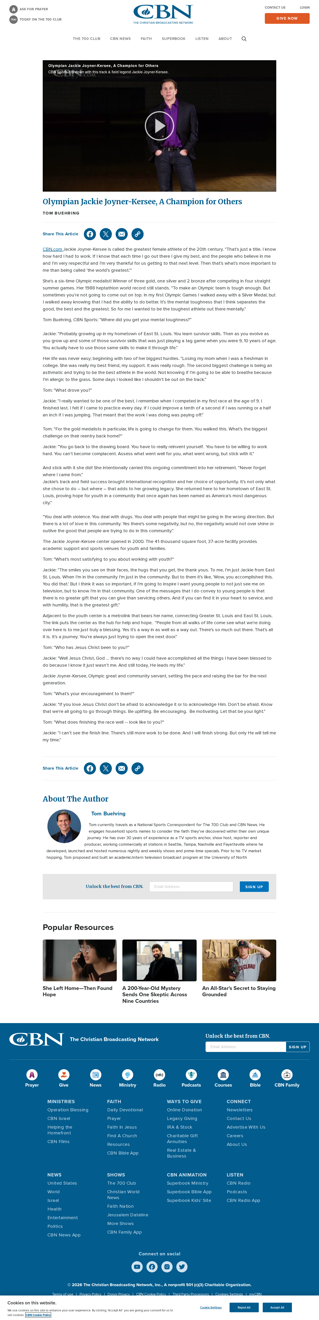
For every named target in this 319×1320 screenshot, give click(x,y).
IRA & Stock (179, 1127)
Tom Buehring (61, 213)
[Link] (137, 234)
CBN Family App (124, 1232)
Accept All (277, 1307)
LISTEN (202, 38)
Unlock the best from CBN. (114, 886)
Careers (235, 1136)
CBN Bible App (123, 1153)
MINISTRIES (61, 1101)
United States (62, 1183)
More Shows (120, 1223)
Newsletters (240, 1110)
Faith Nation (120, 1206)
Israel (53, 1200)
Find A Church (122, 1136)
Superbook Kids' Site (189, 1200)
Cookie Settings (211, 1307)
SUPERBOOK (174, 38)
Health (54, 1209)
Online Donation (184, 1110)
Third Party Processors (190, 1294)
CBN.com (53, 249)
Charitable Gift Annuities (182, 1138)
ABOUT (225, 38)
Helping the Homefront (59, 1130)
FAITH (146, 38)
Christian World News (123, 1194)
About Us (237, 1144)
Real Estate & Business (181, 1153)
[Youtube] (137, 1266)
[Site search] (244, 41)
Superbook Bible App (189, 1192)
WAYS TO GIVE (184, 1101)
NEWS (54, 1174)
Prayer (114, 1118)
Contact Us (275, 7)
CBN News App (64, 1235)
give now (287, 18)
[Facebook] (90, 234)
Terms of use (62, 1294)
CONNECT (239, 1101)
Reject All (244, 1307)
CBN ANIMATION (187, 1174)
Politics (55, 1226)
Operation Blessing (68, 1110)
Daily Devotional (125, 1110)
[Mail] (122, 234)
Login (305, 7)
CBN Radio (239, 1183)
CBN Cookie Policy (151, 1294)
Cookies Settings (229, 1294)
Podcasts (237, 1192)
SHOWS (116, 1174)
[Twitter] (106, 234)
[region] (159, 1307)
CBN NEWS (120, 38)
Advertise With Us (246, 1127)
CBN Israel (58, 1118)
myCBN (255, 1294)
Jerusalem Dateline (127, 1215)
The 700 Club (86, 38)
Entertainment (62, 1218)
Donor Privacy (119, 1294)
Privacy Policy (90, 1294)
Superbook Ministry (187, 1183)
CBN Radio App (243, 1200)
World (53, 1192)
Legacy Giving (182, 1118)
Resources (118, 1144)
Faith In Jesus (122, 1127)
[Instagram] (167, 1266)
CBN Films (58, 1141)
